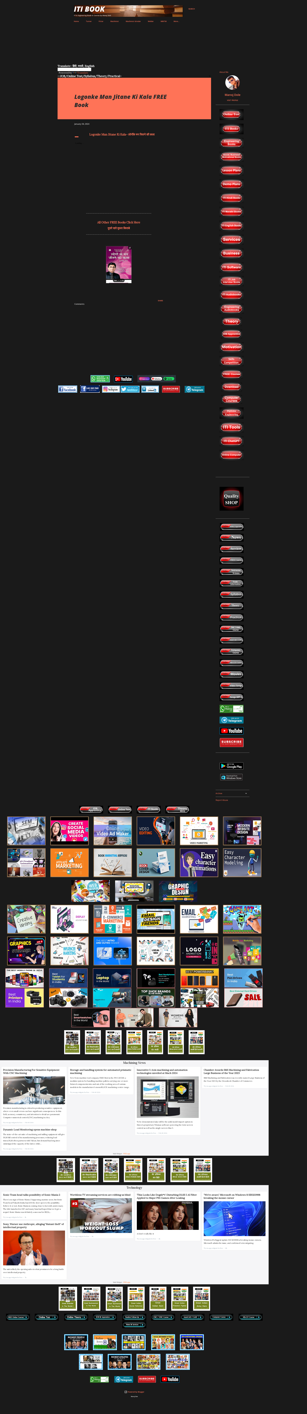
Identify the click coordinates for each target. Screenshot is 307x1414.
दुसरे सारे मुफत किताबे (119, 228)
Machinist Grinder (133, 21)
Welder (151, 21)
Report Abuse (222, 800)
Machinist (114, 21)
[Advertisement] (153, 46)
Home (76, 21)
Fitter (101, 21)
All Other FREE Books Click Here (118, 222)
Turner (89, 21)
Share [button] (160, 300)
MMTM (164, 21)
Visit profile (232, 100)
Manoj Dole (232, 95)
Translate (82, 72)
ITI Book (89, 9)
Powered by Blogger (135, 1392)
